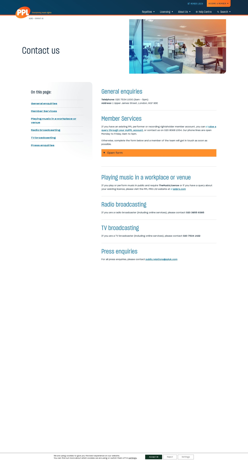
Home (31, 18)
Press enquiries (42, 145)
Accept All (153, 457)
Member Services (44, 111)
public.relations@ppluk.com (161, 259)
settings (133, 458)
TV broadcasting (43, 138)
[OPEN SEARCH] (229, 11)
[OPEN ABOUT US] (189, 11)
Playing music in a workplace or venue (53, 121)
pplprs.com (179, 189)
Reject (170, 457)
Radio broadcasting (45, 130)
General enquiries (44, 104)
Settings (186, 457)
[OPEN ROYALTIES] (153, 11)
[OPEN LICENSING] (172, 11)
